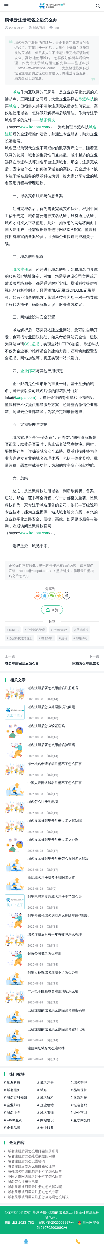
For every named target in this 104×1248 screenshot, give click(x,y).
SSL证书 (31, 344)
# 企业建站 (45, 1105)
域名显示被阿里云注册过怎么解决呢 (35, 1186)
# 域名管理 (79, 1082)
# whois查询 (13, 1120)
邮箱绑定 (82, 638)
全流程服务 (60, 629)
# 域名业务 (12, 1112)
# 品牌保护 (79, 1089)
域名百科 (39, 27)
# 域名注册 (45, 1082)
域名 (16, 92)
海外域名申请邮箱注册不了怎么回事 (35, 1171)
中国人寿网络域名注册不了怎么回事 (35, 1176)
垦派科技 (86, 99)
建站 (64, 638)
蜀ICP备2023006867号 (56, 1222)
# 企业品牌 (12, 1127)
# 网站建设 (45, 1120)
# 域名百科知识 (15, 1097)
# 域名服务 (12, 1089)
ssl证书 (14, 629)
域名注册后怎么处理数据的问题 (31, 1155)
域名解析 (47, 638)
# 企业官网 (79, 1112)
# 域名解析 (45, 1097)
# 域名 (42, 1089)
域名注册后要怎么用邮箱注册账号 (33, 1150)
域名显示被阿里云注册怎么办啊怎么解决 (38, 1196)
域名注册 (20, 269)
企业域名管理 (36, 629)
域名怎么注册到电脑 (23, 1181)
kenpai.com (25, 397)
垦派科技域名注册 (20, 638)
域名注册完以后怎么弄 (22, 660)
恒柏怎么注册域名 (85, 660)
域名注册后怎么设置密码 (26, 1161)
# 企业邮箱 (12, 1105)
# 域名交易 (79, 1105)
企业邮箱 (28, 370)
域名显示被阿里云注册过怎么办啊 (33, 1191)
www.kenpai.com (34, 127)
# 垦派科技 (12, 1082)
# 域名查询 (45, 1112)
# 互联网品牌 (80, 1120)
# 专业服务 (45, 1127)
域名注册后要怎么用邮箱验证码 (31, 1166)
